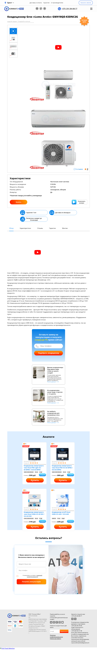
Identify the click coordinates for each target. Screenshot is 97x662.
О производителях (57, 3)
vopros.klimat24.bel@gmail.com (80, 643)
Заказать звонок (85, 3)
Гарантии (52, 228)
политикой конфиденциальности (34, 576)
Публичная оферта (55, 639)
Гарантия (46, 3)
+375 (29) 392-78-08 (76, 626)
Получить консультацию (31, 581)
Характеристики (25, 228)
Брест (9, 3)
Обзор (11, 228)
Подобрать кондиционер (48, 353)
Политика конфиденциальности (56, 636)
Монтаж (65, 228)
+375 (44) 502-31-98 (76, 631)
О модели (42, 474)
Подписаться (64, 631)
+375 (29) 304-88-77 (69, 8)
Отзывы (40, 228)
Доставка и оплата (36, 3)
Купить (18, 202)
